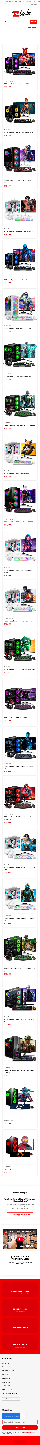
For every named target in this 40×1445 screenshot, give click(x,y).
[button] (32, 4)
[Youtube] (16, 1442)
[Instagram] (20, 1442)
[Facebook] (24, 1442)
